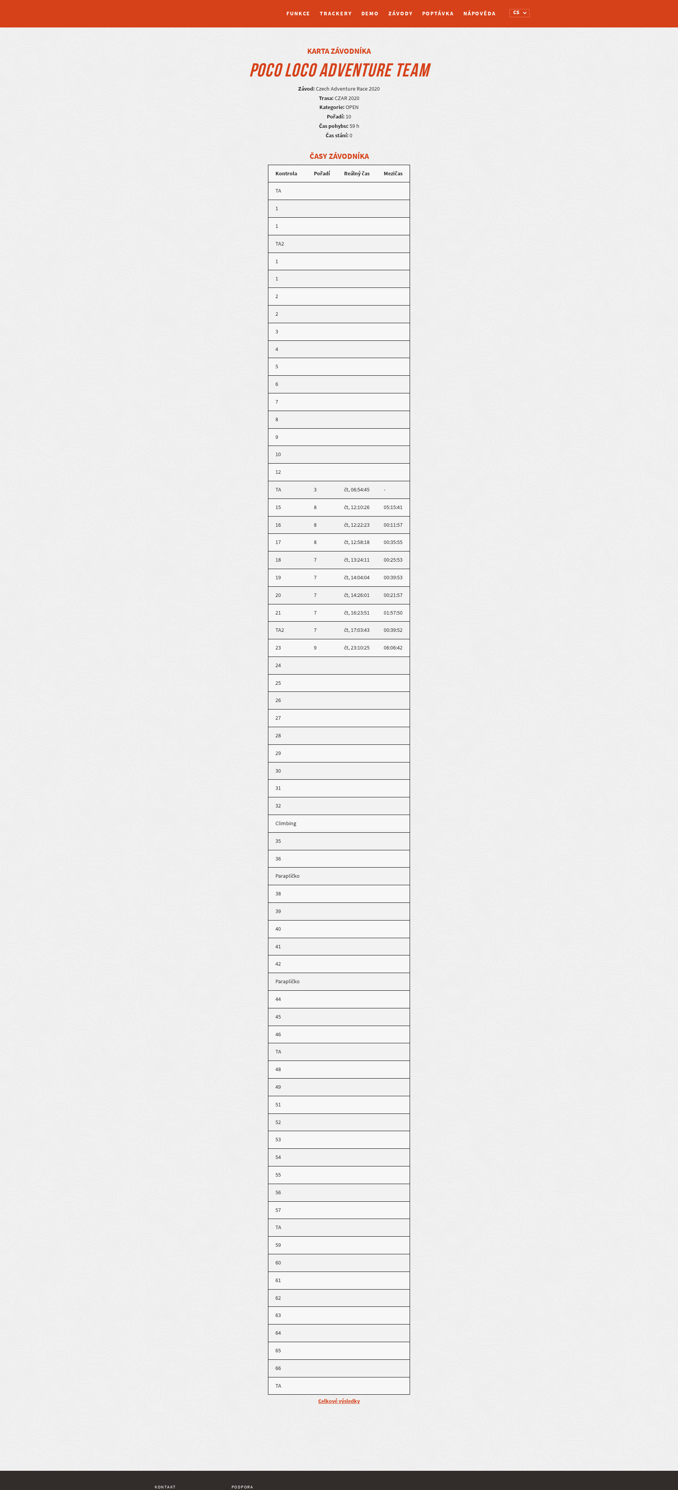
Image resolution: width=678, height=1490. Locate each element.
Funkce (298, 13)
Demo (370, 13)
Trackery (336, 13)
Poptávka (438, 13)
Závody (400, 13)
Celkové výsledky (339, 1401)
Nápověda (479, 13)
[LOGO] (184, 10)
